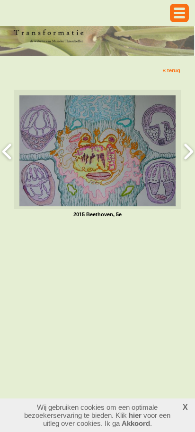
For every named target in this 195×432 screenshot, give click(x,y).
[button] (179, 13)
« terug (171, 70)
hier (135, 415)
